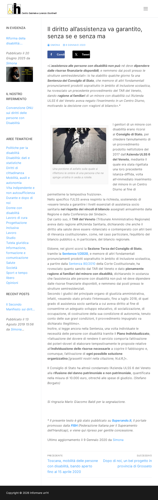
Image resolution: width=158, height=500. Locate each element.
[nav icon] (146, 9)
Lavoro (11, 233)
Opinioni (12, 283)
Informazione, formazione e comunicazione (17, 253)
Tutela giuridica (17, 243)
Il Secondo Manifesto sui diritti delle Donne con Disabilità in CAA (20, 307)
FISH (74, 425)
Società (11, 268)
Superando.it (121, 420)
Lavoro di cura (16, 218)
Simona (55, 45)
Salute (10, 263)
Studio (11, 238)
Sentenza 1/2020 (75, 254)
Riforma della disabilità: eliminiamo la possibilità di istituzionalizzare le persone (20, 41)
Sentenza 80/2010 (82, 264)
